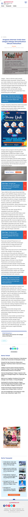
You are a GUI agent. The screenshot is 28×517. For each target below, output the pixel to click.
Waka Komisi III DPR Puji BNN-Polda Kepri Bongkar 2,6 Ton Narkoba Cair (10, 470)
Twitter (12, 507)
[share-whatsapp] (15, 349)
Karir (23, 508)
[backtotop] (14, 500)
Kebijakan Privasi (7, 508)
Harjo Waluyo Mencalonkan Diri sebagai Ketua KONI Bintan (12, 335)
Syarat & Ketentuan (20, 510)
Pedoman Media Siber (16, 508)
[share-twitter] (13, 349)
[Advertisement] (14, 21)
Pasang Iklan (6, 510)
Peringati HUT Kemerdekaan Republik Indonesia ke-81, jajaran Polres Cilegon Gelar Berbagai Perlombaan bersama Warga (9, 489)
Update (19, 172)
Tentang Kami (13, 510)
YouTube (15, 507)
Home (2, 6)
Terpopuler (8, 6)
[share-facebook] (11, 349)
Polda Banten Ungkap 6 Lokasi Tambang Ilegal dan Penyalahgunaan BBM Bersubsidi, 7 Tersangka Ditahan (10, 476)
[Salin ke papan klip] (17, 349)
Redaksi (24, 505)
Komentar (15, 351)
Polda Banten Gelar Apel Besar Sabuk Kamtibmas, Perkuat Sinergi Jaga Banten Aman (9, 463)
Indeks (14, 6)
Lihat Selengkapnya (14, 494)
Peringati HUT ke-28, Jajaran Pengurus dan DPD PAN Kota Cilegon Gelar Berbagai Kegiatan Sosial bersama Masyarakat (10, 483)
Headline (4, 340)
